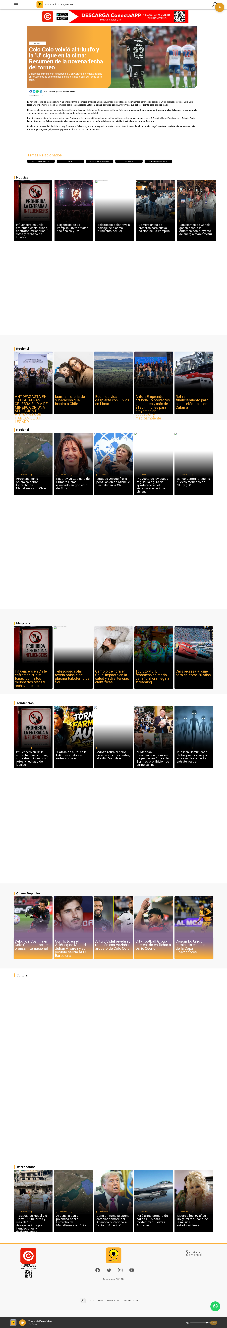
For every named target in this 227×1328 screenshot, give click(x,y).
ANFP (70, 161)
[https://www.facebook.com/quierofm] (97, 1270)
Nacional (63, 474)
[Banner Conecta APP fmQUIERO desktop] (113, 16)
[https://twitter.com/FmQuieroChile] (109, 1271)
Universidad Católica (41, 161)
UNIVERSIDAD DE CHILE (158, 161)
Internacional (23, 474)
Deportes (37, 43)
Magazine (23, 221)
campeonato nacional (99, 161)
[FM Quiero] (15, 4)
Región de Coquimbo (64, 221)
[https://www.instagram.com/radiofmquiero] (120, 1271)
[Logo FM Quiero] (39, 4)
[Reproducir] (219, 7)
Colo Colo (128, 161)
